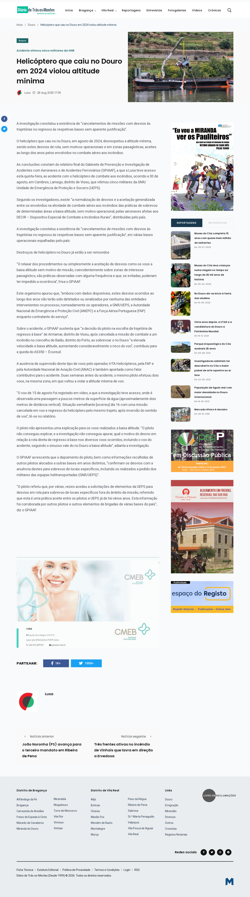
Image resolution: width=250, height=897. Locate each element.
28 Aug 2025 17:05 (49, 93)
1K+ (58, 663)
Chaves (95, 811)
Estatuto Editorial (47, 869)
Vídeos (197, 10)
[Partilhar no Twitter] (4, 129)
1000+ (89, 663)
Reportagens (131, 10)
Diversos (170, 817)
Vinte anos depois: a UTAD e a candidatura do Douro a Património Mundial (213, 326)
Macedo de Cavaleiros (30, 822)
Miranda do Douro (27, 828)
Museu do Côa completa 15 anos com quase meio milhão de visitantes (212, 238)
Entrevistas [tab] (218, 223)
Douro (31, 24)
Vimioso (59, 822)
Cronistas (171, 828)
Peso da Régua (137, 799)
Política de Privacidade (76, 869)
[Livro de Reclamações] (219, 795)
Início (69, 10)
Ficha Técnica (25, 869)
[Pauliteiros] (202, 166)
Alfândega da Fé (27, 799)
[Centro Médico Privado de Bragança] (88, 604)
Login (127, 869)
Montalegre (98, 828)
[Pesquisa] (229, 10)
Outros (169, 822)
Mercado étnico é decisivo (210, 409)
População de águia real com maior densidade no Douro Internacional (213, 392)
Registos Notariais (176, 834)
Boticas (95, 805)
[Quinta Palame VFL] (202, 526)
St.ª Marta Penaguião (141, 816)
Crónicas (214, 10)
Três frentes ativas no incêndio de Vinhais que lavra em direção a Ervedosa (123, 750)
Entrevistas (154, 10)
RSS (137, 869)
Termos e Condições (107, 869)
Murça (95, 834)
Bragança (86, 10)
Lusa (27, 93)
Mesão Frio (97, 817)
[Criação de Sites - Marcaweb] (229, 881)
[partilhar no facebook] (4, 119)
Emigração (171, 805)
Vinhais (58, 828)
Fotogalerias (177, 10)
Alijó (93, 799)
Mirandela (60, 799)
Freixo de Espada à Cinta (32, 817)
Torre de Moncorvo (65, 810)
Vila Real (107, 10)
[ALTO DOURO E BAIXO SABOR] (202, 450)
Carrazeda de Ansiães (30, 811)
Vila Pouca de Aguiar (140, 828)
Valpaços (133, 822)
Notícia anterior (42, 736)
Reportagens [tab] (186, 223)
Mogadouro (61, 804)
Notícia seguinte (133, 736)
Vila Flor (58, 816)
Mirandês (171, 811)
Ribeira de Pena (137, 804)
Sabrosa (133, 810)
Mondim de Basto (101, 822)
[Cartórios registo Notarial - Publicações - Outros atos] (202, 597)
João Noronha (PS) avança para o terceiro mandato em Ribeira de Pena (51, 750)
